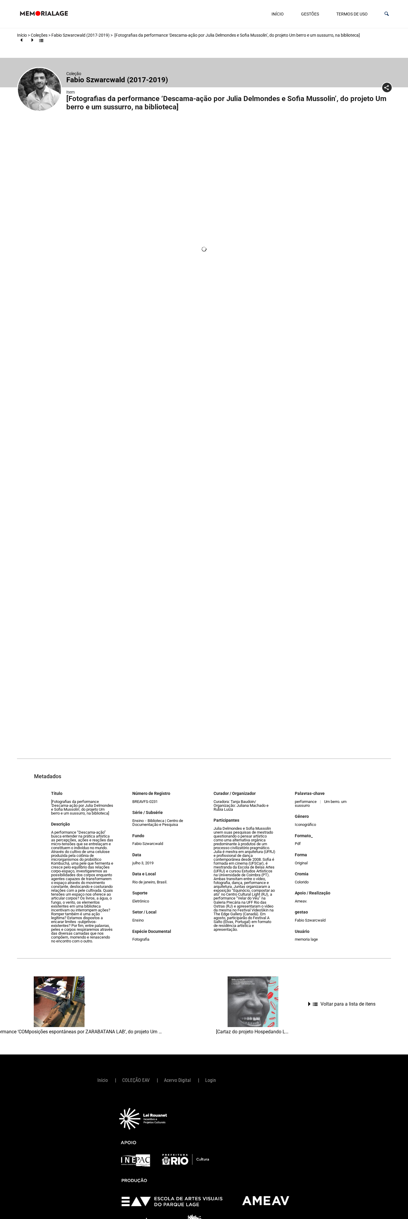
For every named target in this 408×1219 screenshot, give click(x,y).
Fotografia (140, 939)
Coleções (39, 35)
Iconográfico (305, 824)
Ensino (138, 820)
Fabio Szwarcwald (147, 843)
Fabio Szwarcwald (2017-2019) (80, 35)
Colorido (302, 882)
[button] (386, 14)
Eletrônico (140, 901)
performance (306, 801)
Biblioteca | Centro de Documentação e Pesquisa (157, 822)
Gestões (310, 14)
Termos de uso (352, 14)
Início (278, 14)
